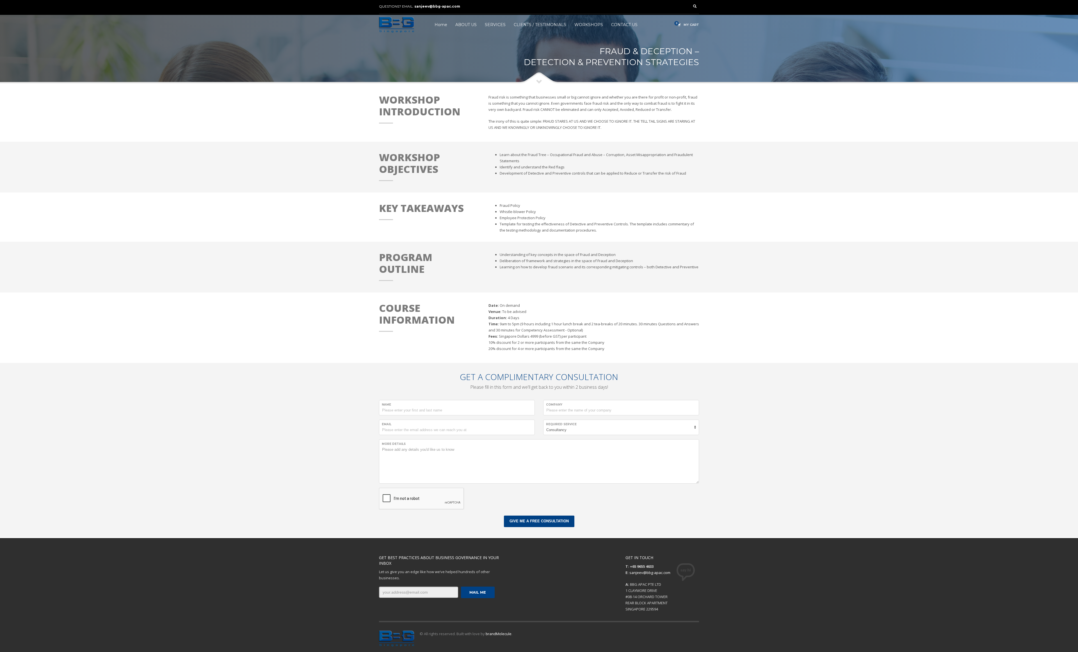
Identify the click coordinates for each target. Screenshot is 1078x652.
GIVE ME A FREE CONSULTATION (539, 521)
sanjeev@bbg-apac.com (437, 6)
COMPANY (554, 404)
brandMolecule (498, 633)
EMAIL (386, 424)
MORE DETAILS (394, 444)
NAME (386, 404)
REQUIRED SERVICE (561, 424)
